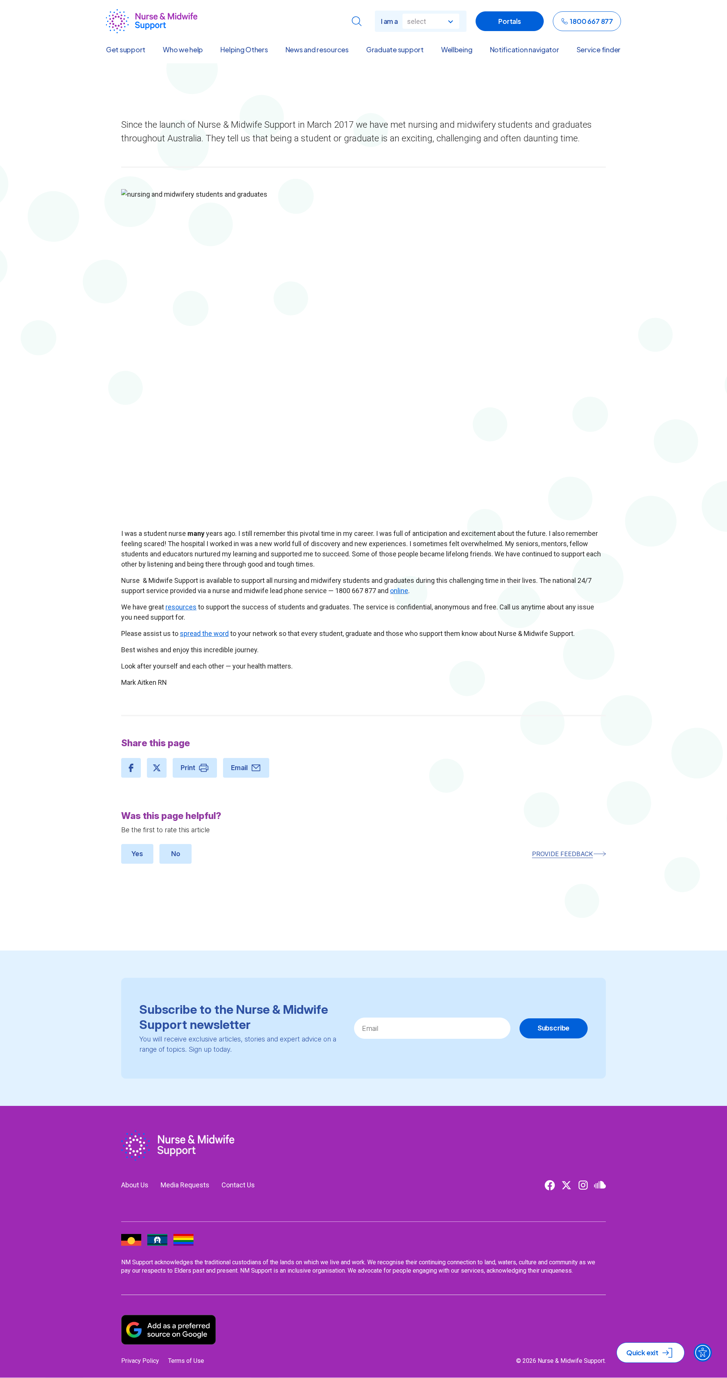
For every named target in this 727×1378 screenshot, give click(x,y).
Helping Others (244, 49)
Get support (125, 49)
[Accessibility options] (703, 1353)
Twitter (566, 1185)
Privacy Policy (140, 1360)
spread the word (204, 633)
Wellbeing (457, 49)
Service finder (599, 49)
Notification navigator (524, 49)
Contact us (238, 1185)
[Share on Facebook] (131, 768)
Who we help (183, 49)
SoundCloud (600, 1185)
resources (181, 607)
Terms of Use (186, 1360)
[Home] (151, 21)
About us (134, 1185)
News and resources (317, 49)
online (399, 591)
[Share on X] (157, 768)
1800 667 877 (591, 21)
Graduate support (395, 49)
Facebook (550, 1185)
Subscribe (553, 1028)
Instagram (583, 1185)
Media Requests (185, 1185)
